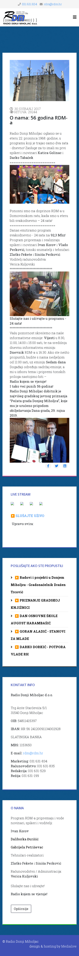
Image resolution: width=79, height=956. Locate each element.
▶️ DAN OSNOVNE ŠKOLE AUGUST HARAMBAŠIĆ (34, 619)
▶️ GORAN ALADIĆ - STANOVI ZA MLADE (38, 635)
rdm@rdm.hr (53, 4)
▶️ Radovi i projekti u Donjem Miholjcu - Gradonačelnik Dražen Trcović (38, 584)
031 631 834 (29, 4)
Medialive (69, 946)
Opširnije (21, 909)
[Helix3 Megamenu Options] (75, 17)
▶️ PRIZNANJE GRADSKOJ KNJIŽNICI (35, 604)
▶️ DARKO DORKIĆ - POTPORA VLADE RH (38, 650)
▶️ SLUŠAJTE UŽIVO (27, 516)
